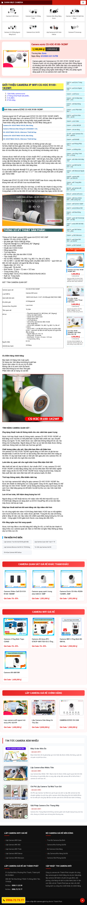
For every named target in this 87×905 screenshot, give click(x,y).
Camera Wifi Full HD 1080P (75, 204)
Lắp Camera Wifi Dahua (14, 853)
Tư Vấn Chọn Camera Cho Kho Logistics (75, 134)
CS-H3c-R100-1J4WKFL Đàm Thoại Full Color (75, 300)
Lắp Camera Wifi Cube (13, 840)
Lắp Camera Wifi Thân (14, 849)
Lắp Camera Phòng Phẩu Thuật (74, 144)
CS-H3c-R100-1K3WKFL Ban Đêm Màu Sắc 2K (74, 332)
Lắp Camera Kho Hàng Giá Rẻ (57, 853)
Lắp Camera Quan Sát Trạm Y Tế (45, 542)
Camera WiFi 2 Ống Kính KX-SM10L (71, 640)
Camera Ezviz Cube (73, 121)
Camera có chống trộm (74, 149)
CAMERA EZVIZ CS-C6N (69, 720)
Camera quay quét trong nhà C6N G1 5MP (42, 592)
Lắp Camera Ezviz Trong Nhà (74, 83)
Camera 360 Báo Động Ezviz (74, 104)
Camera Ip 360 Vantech (74, 245)
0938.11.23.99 (17, 885)
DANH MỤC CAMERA (13, 2)
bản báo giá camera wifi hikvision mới (74, 189)
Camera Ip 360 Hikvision (74, 235)
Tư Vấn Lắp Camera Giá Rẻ (43, 547)
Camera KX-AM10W (12, 673)
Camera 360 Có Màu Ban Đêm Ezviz (74, 99)
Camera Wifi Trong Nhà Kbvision (74, 183)
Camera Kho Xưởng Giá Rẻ (56, 845)
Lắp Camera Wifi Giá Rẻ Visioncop (74, 166)
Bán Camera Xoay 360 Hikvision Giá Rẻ (74, 240)
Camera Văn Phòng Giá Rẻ (56, 858)
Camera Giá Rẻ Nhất (73, 139)
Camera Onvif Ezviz (73, 94)
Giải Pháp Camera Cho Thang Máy (44, 805)
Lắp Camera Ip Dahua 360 (75, 208)
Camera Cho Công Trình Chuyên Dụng (74, 154)
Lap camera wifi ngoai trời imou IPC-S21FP (14, 721)
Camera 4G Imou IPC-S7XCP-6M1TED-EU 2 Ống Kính (42, 640)
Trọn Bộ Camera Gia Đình (56, 840)
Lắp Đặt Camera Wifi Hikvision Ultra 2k (73, 177)
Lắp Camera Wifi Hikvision (15, 858)
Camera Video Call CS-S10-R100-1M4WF (15, 592)
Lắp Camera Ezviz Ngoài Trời (74, 89)
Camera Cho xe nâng (73, 129)
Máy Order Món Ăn (38, 749)
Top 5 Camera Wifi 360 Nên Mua (75, 224)
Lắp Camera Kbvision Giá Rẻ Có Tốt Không (17, 547)
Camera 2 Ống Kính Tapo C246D (14, 640)
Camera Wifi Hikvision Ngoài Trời (75, 171)
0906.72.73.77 (17, 889)
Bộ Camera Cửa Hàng (55, 849)
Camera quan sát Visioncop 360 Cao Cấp (75, 218)
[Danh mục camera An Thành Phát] (83, 2)
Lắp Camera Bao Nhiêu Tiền (42, 768)
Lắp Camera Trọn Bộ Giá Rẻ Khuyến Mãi (16, 542)
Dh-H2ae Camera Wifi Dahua (12, 552)
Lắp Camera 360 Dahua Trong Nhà (74, 230)
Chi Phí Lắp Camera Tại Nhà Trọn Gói (46, 786)
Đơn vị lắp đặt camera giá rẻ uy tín (38, 901)
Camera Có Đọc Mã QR (74, 125)
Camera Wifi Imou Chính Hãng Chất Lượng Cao (74, 198)
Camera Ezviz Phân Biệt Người (74, 110)
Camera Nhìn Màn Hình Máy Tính (75, 160)
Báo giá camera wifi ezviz (74, 194)
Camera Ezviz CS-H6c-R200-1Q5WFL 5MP (71, 592)
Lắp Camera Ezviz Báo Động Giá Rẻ (74, 116)
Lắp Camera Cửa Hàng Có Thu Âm (42, 721)
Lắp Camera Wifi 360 (13, 845)
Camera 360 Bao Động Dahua (74, 213)
